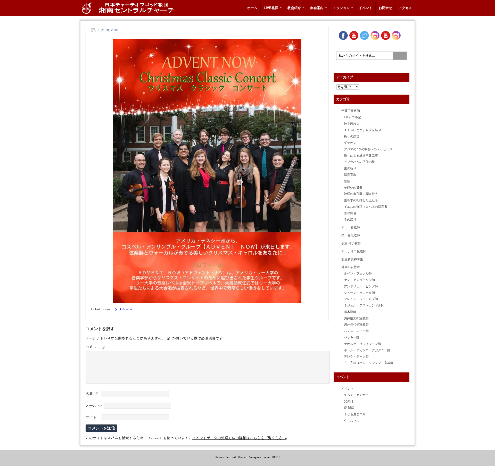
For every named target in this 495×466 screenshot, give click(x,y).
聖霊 (347, 181)
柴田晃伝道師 (350, 235)
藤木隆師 (350, 312)
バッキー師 (351, 337)
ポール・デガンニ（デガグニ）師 (367, 350)
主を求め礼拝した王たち (361, 200)
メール (94, 405)
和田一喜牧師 (350, 227)
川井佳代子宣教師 (356, 324)
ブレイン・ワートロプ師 (361, 299)
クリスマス (123, 309)
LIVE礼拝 (271, 8)
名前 (92, 394)
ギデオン (350, 143)
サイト (91, 417)
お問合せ (385, 8)
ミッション (341, 8)
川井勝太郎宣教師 (356, 318)
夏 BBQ (349, 408)
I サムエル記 (352, 117)
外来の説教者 (350, 267)
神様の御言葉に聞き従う (361, 194)
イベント (365, 8)
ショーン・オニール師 (359, 293)
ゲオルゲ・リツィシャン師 (362, 344)
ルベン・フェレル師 (358, 273)
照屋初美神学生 (352, 259)
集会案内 (317, 8)
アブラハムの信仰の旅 (359, 162)
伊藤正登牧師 (350, 111)
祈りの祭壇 (351, 136)
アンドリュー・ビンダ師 (361, 286)
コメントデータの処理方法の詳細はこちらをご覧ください (239, 438)
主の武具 (350, 219)
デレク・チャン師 (356, 356)
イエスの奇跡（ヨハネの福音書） (367, 207)
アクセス (405, 8)
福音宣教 (350, 175)
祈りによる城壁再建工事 (361, 155)
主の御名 (350, 213)
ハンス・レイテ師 (356, 331)
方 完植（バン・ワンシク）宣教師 (368, 363)
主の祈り (350, 168)
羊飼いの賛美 (353, 187)
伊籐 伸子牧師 (351, 243)
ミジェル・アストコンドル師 (364, 305)
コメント (95, 347)
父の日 (348, 401)
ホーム (252, 8)
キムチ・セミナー (356, 395)
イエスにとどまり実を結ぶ (362, 130)
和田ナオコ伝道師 (353, 251)
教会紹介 (294, 8)
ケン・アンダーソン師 (359, 280)
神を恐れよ (351, 124)
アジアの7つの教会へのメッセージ (368, 149)
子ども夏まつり (355, 414)
